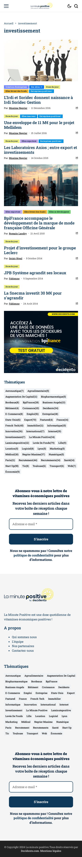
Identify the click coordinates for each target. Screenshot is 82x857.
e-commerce (14, 413)
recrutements (50, 460)
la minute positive (42, 437)
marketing (57, 448)
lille (62, 442)
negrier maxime (33, 454)
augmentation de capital (21, 396)
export (30, 419)
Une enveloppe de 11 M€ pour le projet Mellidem (39, 125)
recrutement (28, 460)
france (62, 419)
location (11, 448)
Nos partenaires (23, 646)
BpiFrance (31, 402)
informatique (56, 425)
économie (12, 471)
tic (25, 465)
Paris (10, 460)
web (72, 465)
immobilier (35, 425)
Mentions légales (50, 851)
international (35, 431)
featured (46, 419)
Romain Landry (18, 233)
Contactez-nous (23, 650)
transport (57, 465)
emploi (33, 413)
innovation (13, 431)
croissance (30, 408)
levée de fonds (44, 442)
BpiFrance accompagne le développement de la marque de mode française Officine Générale (39, 222)
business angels (54, 402)
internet (54, 431)
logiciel (28, 448)
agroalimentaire (38, 390)
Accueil (8, 23)
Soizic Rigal (15, 258)
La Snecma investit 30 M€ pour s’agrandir (33, 295)
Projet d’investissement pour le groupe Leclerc (40, 250)
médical (12, 454)
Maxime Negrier (18, 108)
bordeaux (12, 402)
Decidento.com (30, 851)
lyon (42, 448)
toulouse (39, 465)
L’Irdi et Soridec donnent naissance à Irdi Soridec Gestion (38, 100)
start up (12, 465)
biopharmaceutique (53, 396)
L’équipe (17, 641)
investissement (15, 437)
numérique (56, 454)
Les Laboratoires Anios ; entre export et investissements (40, 150)
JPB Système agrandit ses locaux (35, 272)
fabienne (14, 278)
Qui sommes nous (24, 637)
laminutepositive (17, 442)
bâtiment (12, 408)
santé (69, 460)
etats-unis (12, 419)
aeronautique (14, 390)
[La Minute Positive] (41, 6)
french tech (14, 425)
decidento (50, 408)
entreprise (50, 413)
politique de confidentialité (33, 555)
